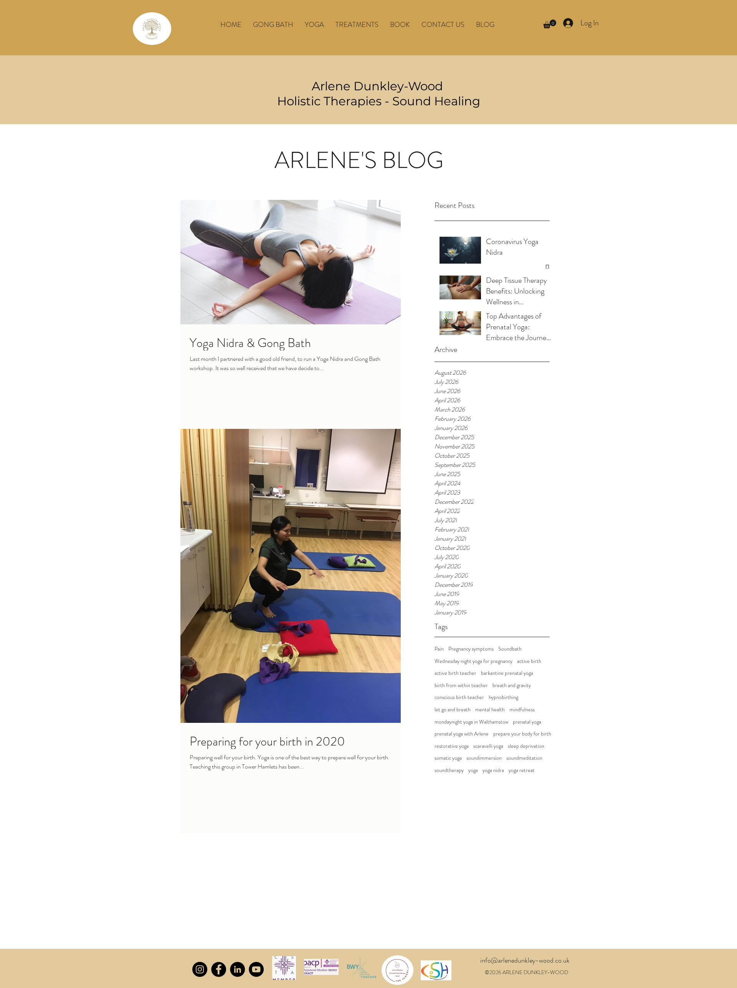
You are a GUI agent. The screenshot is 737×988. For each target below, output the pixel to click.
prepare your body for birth (522, 733)
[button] (314, 24)
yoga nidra (493, 770)
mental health (490, 709)
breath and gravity (511, 685)
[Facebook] (218, 969)
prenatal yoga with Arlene (462, 733)
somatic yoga (448, 758)
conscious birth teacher (459, 697)
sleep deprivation (526, 746)
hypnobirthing (503, 697)
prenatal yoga (527, 722)
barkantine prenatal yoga (507, 673)
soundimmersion (484, 758)
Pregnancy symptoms (471, 649)
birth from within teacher (461, 685)
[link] (549, 24)
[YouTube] (256, 969)
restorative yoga (452, 746)
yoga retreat (522, 770)
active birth (529, 661)
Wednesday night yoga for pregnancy (473, 661)
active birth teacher (455, 673)
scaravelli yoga (488, 746)
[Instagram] (199, 969)
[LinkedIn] (237, 969)
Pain (439, 649)
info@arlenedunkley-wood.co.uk (525, 960)
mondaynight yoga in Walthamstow (471, 722)
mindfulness (522, 709)
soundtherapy (449, 770)
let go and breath (453, 709)
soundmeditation (524, 758)
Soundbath (510, 649)
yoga (473, 770)
